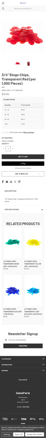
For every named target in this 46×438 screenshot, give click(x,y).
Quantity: (5, 144)
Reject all (18, 434)
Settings (6, 434)
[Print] (11, 181)
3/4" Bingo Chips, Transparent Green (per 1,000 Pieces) (11, 263)
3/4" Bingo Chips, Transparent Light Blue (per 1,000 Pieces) (33, 311)
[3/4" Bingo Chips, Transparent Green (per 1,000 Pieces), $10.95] (12, 242)
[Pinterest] (19, 181)
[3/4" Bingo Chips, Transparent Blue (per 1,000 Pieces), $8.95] (12, 290)
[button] (28, 132)
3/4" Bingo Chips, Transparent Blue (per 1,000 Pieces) (12, 311)
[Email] (7, 181)
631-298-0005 (24, 407)
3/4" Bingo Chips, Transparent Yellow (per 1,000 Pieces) (32, 263)
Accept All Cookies (34, 434)
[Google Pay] (23, 163)
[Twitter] (15, 181)
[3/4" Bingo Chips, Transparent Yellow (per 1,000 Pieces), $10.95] (33, 242)
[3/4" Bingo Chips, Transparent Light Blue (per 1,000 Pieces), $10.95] (33, 290)
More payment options (23, 168)
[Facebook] (3, 181)
